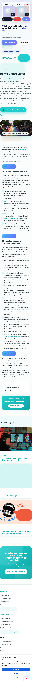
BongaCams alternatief (6, 628)
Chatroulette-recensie (6, 598)
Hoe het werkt (24, 42)
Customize (16, 673)
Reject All (16, 677)
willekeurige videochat (11, 218)
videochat (23, 150)
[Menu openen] (15, 58)
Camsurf (7, 201)
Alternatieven (4, 614)
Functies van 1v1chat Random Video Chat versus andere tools (14, 459)
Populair (6, 69)
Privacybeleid (3, 648)
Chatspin (7, 224)
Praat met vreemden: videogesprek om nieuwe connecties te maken (15, 532)
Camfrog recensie (4, 601)
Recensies (3, 591)
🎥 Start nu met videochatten (12, 110)
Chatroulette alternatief (6, 621)
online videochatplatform (12, 337)
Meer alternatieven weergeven (9, 632)
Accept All (16, 669)
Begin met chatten (9, 166)
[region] (16, 667)
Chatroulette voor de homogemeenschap (15, 390)
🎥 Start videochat (9, 42)
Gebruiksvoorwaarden (5, 644)
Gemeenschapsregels (5, 641)
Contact (2, 654)
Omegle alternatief (5, 618)
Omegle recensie (4, 595)
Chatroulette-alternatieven (12, 387)
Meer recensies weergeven (8, 609)
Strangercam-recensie (6, 604)
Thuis (1, 69)
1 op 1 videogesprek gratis (10, 496)
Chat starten (24, 58)
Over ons (2, 651)
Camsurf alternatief (5, 624)
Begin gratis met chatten (15, 571)
